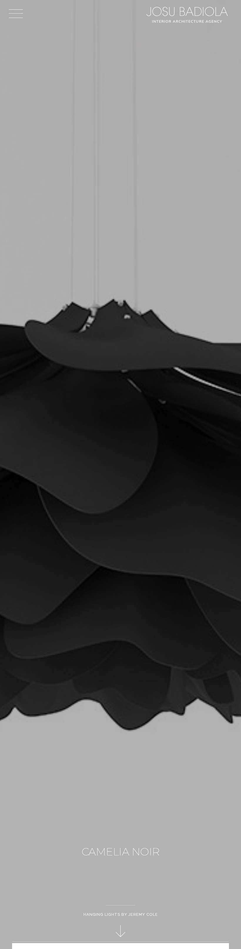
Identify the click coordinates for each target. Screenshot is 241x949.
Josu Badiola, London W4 (188, 14)
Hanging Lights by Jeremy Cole (120, 914)
